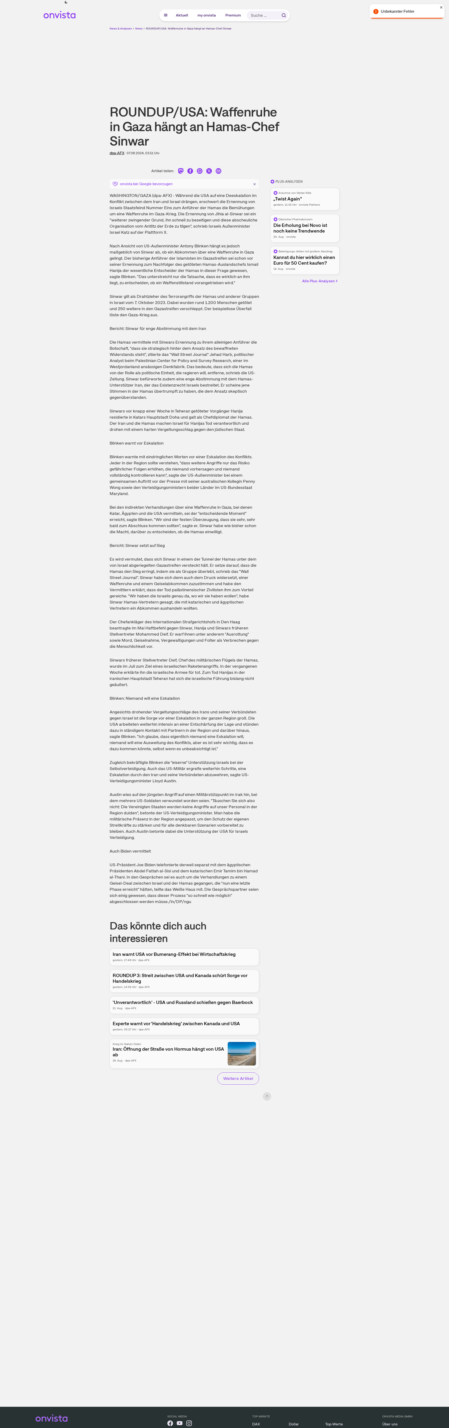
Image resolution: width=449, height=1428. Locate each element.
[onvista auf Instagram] (189, 1424)
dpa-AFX (117, 152)
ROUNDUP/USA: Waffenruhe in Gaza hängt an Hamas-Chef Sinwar (188, 28)
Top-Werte (334, 1424)
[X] (209, 171)
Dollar (294, 1424)
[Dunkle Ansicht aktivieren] (66, 2)
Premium (233, 15)
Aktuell (182, 15)
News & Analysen (121, 28)
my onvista (207, 15)
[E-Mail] (218, 171)
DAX (256, 1424)
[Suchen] (284, 15)
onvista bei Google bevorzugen (146, 183)
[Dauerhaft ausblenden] (254, 183)
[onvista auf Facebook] (170, 1424)
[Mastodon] (181, 171)
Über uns (390, 1424)
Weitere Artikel (238, 1078)
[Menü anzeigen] (165, 15)
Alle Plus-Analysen (318, 281)
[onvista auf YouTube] (179, 1424)
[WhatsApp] (199, 171)
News (139, 28)
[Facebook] (190, 171)
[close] (442, 7)
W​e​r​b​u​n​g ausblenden (265, 64)
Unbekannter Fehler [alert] (398, 11)
